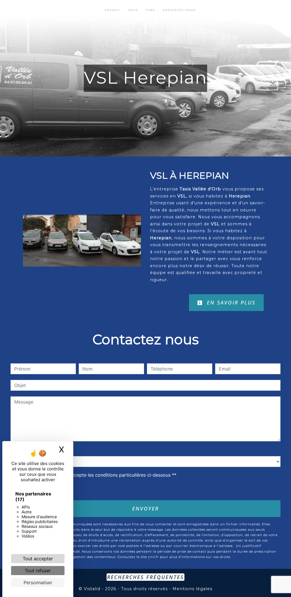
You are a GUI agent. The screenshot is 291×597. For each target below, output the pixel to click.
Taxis (133, 10)
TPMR (150, 10)
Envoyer (145, 508)
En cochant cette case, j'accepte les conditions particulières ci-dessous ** (96, 475)
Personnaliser (38, 582)
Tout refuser (38, 570)
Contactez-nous (179, 10)
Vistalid (92, 588)
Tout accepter (38, 558)
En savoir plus (230, 302)
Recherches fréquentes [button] (145, 577)
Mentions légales (191, 588)
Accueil (112, 10)
